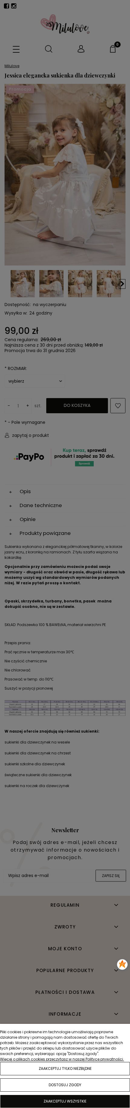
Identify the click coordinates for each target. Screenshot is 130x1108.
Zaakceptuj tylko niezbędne (65, 1068)
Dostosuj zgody (65, 1084)
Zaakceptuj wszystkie (65, 1101)
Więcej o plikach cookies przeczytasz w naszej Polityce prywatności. (62, 1059)
